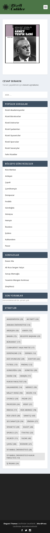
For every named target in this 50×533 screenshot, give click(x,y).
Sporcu (12, 432)
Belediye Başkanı (30, 336)
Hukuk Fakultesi (16, 381)
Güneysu (9, 214)
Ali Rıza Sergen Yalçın (14, 267)
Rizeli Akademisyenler (15, 110)
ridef (27, 404)
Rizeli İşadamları (12, 129)
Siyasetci (13, 427)
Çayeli (8, 182)
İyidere (8, 233)
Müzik (31, 393)
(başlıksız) (9, 286)
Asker (27, 330)
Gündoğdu (9, 208)
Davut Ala (9, 261)
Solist (28, 427)
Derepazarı (14, 353)
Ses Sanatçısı (15, 421)
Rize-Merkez (28, 410)
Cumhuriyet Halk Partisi (20, 347)
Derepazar (9, 195)
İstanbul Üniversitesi (19, 449)
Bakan (12, 336)
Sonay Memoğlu (12, 274)
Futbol (12, 364)
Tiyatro (27, 432)
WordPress (41, 523)
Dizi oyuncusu (15, 359)
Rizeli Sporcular (12, 142)
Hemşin (8, 220)
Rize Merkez (10, 170)
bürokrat (13, 342)
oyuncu (12, 398)
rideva (12, 410)
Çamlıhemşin (11, 188)
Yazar (26, 438)
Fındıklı (8, 201)
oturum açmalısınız (30, 85)
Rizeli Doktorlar (12, 122)
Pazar (7, 246)
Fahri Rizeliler (11, 154)
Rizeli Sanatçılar (12, 148)
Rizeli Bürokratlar (13, 116)
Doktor (34, 359)
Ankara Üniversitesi (18, 325)
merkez (31, 387)
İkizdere (8, 227)
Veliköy (12, 438)
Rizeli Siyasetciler (13, 135)
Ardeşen (8, 176)
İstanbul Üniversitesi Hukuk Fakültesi (20, 456)
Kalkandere (10, 239)
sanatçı (29, 415)
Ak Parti (32, 319)
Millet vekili (15, 393)
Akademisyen (15, 319)
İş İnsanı (13, 463)
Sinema (32, 421)
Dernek (30, 353)
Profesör (13, 404)
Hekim (11, 376)
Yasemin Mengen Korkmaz (17, 280)
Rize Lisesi (13, 415)
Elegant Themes (10, 523)
